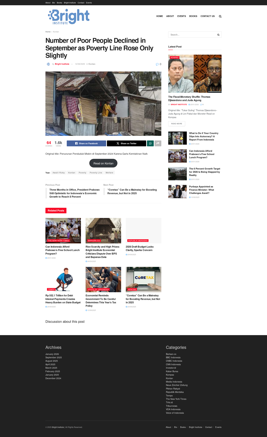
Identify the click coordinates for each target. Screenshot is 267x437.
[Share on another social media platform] (158, 143)
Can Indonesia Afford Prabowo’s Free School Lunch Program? (62, 250)
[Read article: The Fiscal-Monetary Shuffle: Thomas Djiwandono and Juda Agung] (195, 74)
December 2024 (53, 378)
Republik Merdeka (138, 240)
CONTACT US (208, 16)
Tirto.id (169, 402)
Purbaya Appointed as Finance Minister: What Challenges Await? (201, 190)
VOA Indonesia (173, 409)
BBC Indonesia (173, 357)
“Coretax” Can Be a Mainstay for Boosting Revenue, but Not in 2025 (143, 299)
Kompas (174, 57)
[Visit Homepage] (68, 16)
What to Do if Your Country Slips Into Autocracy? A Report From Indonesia (203, 136)
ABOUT (170, 16)
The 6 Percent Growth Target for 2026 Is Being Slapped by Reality (204, 172)
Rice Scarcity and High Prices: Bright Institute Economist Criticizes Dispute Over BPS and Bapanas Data (103, 252)
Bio (53, 2)
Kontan (56, 31)
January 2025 (52, 374)
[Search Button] (220, 16)
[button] (103, 163)
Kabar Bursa (172, 371)
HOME (159, 16)
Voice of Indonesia (98, 289)
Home (48, 31)
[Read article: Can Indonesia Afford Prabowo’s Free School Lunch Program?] (63, 230)
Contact (81, 2)
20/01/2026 (51, 258)
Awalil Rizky (59, 172)
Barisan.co (94, 240)
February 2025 (52, 371)
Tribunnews (171, 405)
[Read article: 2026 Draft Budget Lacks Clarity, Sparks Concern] (143, 230)
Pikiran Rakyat (173, 388)
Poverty (82, 172)
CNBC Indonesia (174, 360)
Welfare (109, 172)
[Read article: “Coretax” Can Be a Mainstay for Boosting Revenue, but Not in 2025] (143, 279)
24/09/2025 (91, 261)
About (47, 2)
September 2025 (53, 357)
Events (89, 2)
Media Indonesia (174, 381)
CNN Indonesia (173, 364)
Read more (178, 123)
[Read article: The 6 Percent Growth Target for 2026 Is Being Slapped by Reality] (177, 173)
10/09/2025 (195, 197)
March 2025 (51, 367)
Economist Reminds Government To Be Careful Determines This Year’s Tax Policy (101, 300)
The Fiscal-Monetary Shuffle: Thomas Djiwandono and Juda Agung (189, 98)
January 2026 (52, 353)
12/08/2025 (80, 63)
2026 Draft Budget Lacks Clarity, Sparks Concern (140, 248)
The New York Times (58, 240)
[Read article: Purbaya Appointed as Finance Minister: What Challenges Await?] (177, 191)
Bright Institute (70, 2)
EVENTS (181, 16)
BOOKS (193, 16)
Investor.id (171, 367)
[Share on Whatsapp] (150, 143)
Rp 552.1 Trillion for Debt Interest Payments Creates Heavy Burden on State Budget (63, 299)
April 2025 (50, 364)
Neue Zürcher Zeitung (177, 385)
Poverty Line (96, 172)
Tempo (51, 289)
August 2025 (51, 360)
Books (59, 2)
